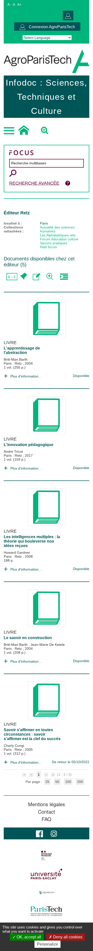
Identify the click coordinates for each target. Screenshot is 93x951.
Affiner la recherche (50, 276)
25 (47, 782)
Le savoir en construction (28, 638)
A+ (19, 4)
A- (9, 4)
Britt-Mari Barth (16, 359)
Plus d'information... (25, 376)
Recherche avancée (34, 183)
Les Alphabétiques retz (58, 235)
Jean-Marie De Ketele (48, 645)
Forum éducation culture (59, 239)
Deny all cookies (67, 937)
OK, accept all (28, 937)
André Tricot (13, 451)
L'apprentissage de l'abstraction (22, 350)
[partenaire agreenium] (46, 892)
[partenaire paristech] (46, 911)
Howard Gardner (17, 552)
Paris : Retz (13, 363)
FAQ (46, 819)
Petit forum (48, 247)
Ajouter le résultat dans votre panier (23, 276)
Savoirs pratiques (53, 243)
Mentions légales (46, 804)
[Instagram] (54, 833)
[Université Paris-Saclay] (46, 874)
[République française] (46, 855)
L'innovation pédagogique (28, 445)
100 (68, 782)
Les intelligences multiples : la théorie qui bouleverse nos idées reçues (32, 541)
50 (57, 782)
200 (80, 782)
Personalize (47, 944)
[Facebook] (39, 833)
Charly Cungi (14, 746)
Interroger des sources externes (63, 276)
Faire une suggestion (36, 276)
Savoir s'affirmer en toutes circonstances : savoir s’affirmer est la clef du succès (32, 734)
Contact (46, 811)
